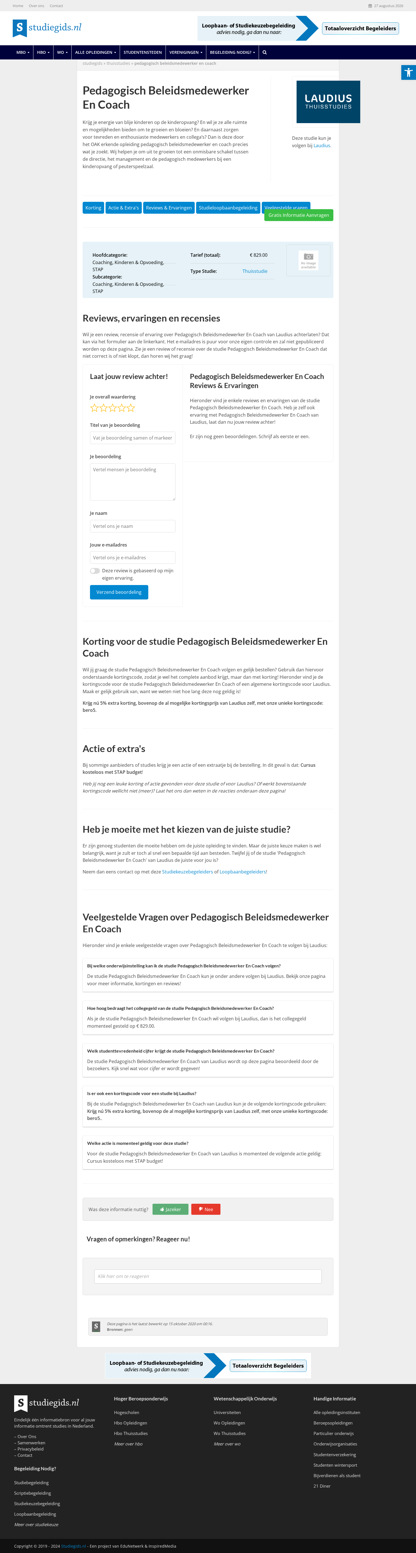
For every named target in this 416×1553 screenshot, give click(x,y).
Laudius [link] (322, 145)
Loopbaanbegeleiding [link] (35, 1514)
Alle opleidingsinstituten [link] (337, 1412)
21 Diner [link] (322, 1486)
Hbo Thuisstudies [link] (131, 1433)
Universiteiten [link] (227, 1412)
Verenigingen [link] (184, 52)
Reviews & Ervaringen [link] (169, 208)
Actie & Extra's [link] (123, 208)
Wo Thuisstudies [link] (230, 1433)
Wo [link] (60, 52)
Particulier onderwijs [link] (334, 1433)
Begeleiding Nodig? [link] (230, 52)
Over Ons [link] (27, 1436)
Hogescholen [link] (126, 1412)
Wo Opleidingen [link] (229, 1423)
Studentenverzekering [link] (335, 1454)
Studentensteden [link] (143, 52)
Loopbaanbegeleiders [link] (243, 872)
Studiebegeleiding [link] (31, 1482)
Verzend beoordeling (119, 592)
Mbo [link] (21, 52)
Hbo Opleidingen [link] (130, 1423)
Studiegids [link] (92, 63)
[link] (408, 72)
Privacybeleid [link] (31, 1449)
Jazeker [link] (173, 1209)
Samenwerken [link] (31, 1442)
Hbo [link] (41, 52)
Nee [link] (209, 1209)
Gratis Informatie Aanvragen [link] (299, 215)
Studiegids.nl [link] (73, 1546)
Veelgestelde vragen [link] (286, 208)
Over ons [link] (36, 5)
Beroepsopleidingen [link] (333, 1423)
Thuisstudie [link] (255, 271)
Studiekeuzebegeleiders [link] (187, 872)
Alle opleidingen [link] (93, 52)
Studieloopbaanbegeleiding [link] (228, 208)
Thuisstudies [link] (118, 63)
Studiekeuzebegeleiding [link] (37, 1503)
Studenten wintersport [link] (335, 1465)
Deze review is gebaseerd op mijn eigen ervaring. (137, 574)
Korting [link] (93, 208)
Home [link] (18, 5)
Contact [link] (56, 5)
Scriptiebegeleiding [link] (32, 1493)
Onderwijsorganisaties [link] (335, 1444)
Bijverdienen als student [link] (337, 1475)
